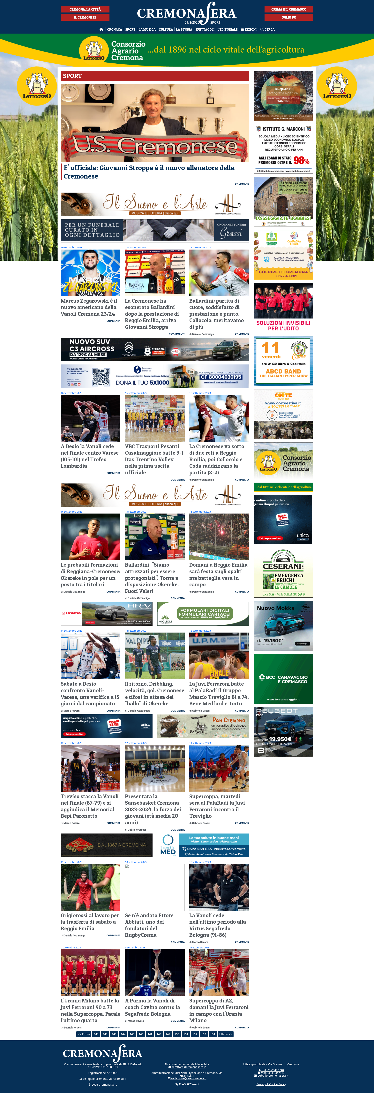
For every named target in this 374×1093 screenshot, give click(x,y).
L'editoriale (228, 29)
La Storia (184, 29)
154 (212, 1034)
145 (132, 1034)
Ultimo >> (225, 1034)
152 (194, 1034)
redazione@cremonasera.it (188, 1078)
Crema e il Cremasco (288, 9)
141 (96, 1034)
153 (203, 1034)
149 (168, 1034)
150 (177, 1034)
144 (123, 1034)
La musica (147, 29)
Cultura (166, 29)
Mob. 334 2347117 (272, 1073)
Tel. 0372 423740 (272, 1070)
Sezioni (250, 29)
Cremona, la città (85, 9)
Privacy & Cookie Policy (271, 1084)
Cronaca (114, 29)
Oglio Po (289, 17)
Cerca (269, 29)
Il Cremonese (85, 17)
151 (185, 1034)
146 (141, 1034)
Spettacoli (204, 29)
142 (105, 1034)
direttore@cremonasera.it (188, 1067)
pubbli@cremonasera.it (272, 1075)
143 (114, 1034)
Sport (130, 29)
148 (159, 1034)
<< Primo (84, 1034)
